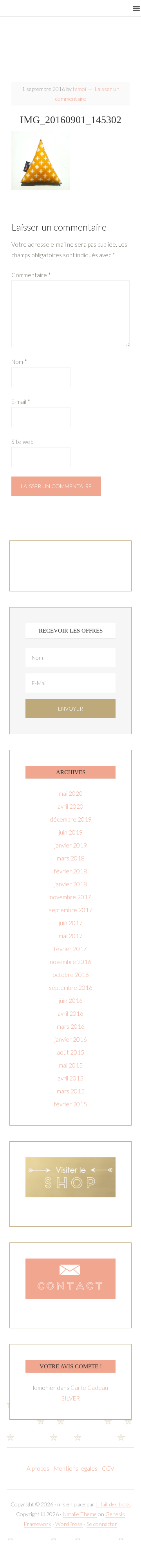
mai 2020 (71, 793)
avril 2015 (70, 1078)
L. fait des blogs (113, 1504)
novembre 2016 (70, 961)
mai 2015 (71, 1065)
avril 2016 (70, 1013)
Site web (22, 441)
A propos (39, 1468)
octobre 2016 (70, 974)
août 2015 (70, 1052)
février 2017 (70, 948)
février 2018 (70, 871)
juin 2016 (71, 1000)
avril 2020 (70, 806)
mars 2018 (71, 858)
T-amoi (70, 52)
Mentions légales (76, 1468)
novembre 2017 (70, 896)
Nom (19, 361)
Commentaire (31, 274)
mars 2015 (71, 1091)
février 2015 (70, 1104)
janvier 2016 (70, 1039)
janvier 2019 (70, 845)
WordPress (69, 1524)
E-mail (20, 401)
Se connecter (102, 1524)
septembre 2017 (70, 909)
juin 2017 (71, 922)
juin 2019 (71, 832)
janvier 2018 (70, 884)
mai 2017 (71, 935)
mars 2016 (71, 1026)
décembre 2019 (71, 819)
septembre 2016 (70, 987)
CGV (108, 1468)
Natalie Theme (80, 1514)
